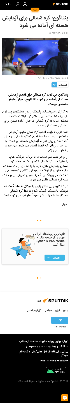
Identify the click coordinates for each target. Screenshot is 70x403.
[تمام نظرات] (64, 397)
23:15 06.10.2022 (58, 33)
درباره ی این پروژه (58, 341)
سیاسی (48, 310)
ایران (57, 310)
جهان (64, 204)
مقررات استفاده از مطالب (33, 341)
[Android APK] (56, 371)
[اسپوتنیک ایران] (61, 5)
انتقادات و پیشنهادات (56, 346)
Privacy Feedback (57, 361)
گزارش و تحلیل (34, 310)
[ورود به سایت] (25, 4)
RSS (42, 360)
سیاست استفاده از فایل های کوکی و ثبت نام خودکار (44, 353)
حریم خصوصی (34, 346)
